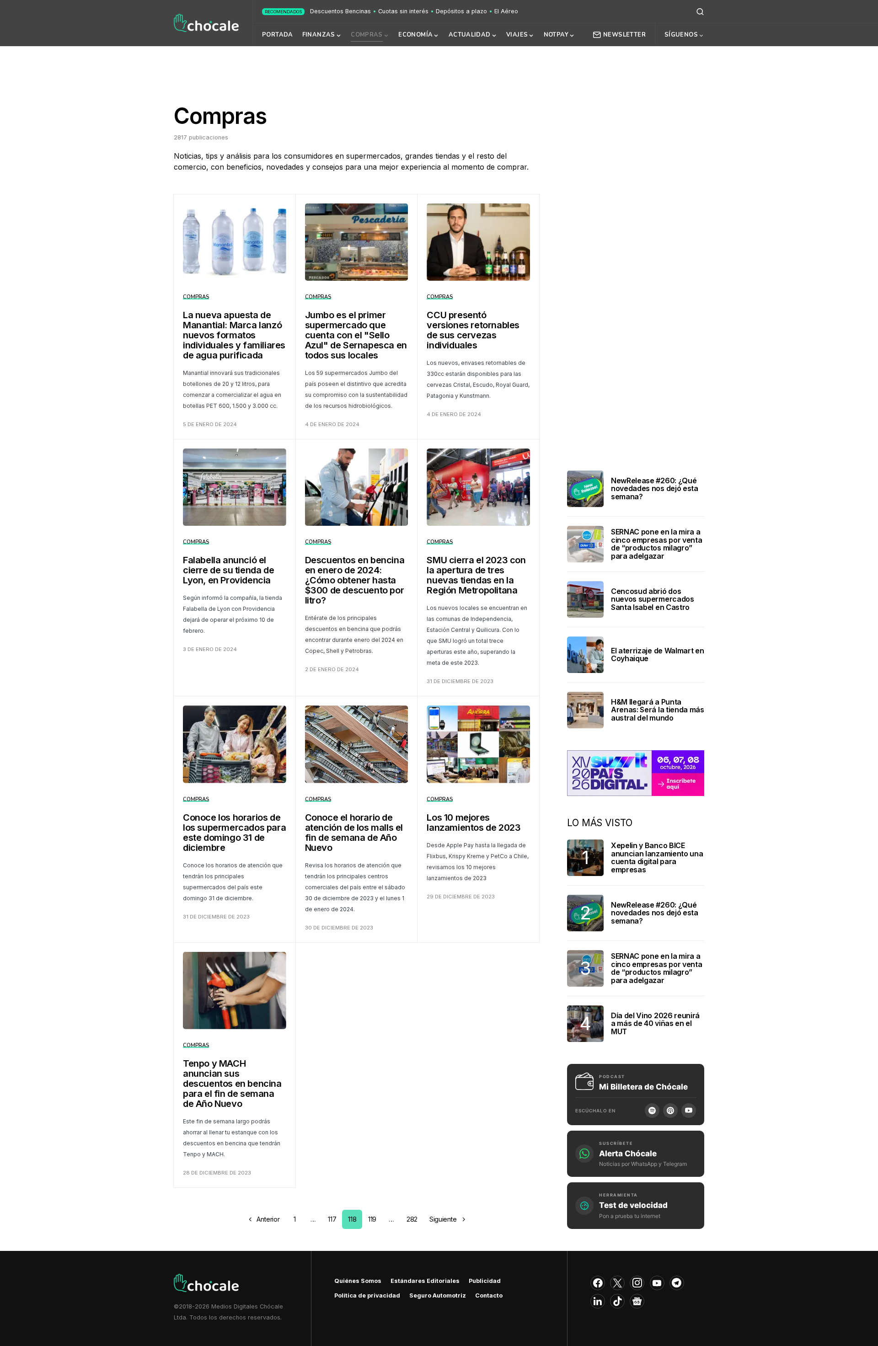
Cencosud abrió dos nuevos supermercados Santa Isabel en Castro (652, 599)
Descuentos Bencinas (340, 11)
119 (372, 1219)
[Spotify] (652, 1110)
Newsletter (624, 35)
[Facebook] (597, 1283)
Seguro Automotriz (437, 1295)
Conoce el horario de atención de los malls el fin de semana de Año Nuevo (354, 832)
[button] (700, 11)
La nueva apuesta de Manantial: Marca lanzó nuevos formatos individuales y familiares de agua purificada (234, 335)
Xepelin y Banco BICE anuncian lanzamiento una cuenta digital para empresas (657, 857)
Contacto (489, 1295)
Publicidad (485, 1280)
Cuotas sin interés (403, 11)
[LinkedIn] (597, 1301)
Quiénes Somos (357, 1280)
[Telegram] (676, 1283)
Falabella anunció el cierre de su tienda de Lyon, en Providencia (228, 570)
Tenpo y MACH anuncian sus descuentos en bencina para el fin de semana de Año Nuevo (232, 1083)
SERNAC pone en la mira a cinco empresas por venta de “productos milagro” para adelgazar (656, 544)
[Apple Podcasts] (670, 1110)
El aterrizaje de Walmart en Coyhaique (657, 654)
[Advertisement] (439, 70)
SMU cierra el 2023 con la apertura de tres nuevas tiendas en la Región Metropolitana (476, 575)
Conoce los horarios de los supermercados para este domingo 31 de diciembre (234, 832)
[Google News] (637, 1301)
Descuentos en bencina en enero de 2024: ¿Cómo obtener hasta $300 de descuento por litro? (355, 580)
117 (332, 1219)
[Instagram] (637, 1283)
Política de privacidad (367, 1295)
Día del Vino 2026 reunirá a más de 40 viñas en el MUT (655, 1023)
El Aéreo (506, 11)
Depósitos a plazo (461, 11)
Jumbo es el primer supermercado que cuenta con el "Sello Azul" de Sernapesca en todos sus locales (356, 335)
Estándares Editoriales (425, 1280)
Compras (196, 297)
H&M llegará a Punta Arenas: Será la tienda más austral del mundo (657, 709)
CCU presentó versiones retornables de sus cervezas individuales (473, 330)
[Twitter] (617, 1283)
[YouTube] (688, 1110)
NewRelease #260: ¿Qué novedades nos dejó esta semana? (654, 488)
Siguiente (443, 1219)
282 (412, 1219)
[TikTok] (617, 1301)
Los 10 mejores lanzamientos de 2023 (473, 822)
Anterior (268, 1219)
